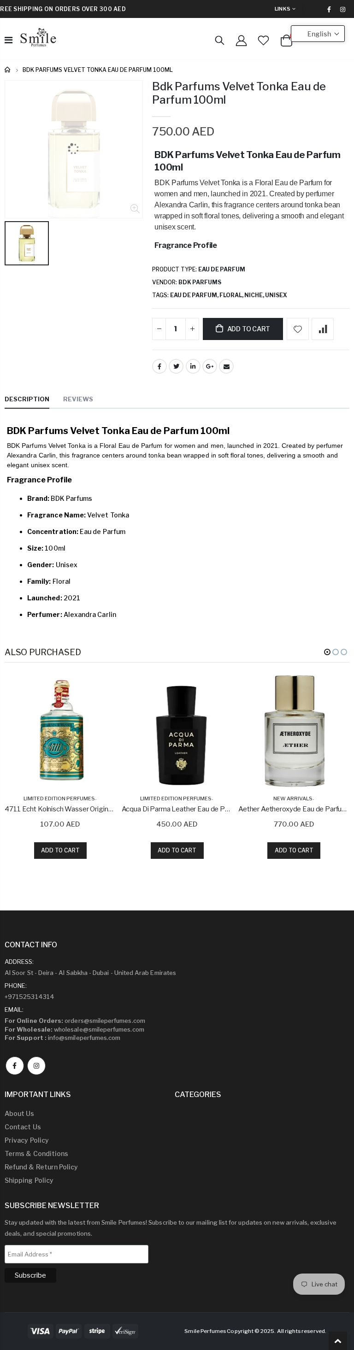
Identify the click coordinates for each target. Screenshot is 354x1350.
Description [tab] (27, 399)
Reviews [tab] (78, 399)
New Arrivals (293, 798)
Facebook (159, 366)
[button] (327, 651)
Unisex (276, 295)
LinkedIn (193, 366)
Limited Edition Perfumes (59, 798)
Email (226, 366)
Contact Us (23, 1127)
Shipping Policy (29, 1180)
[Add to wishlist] (298, 329)
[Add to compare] (323, 329)
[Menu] (8, 40)
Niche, (254, 295)
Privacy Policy (27, 1140)
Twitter (176, 366)
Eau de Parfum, (194, 295)
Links (282, 9)
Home (8, 69)
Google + (209, 366)
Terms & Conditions (36, 1153)
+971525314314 (29, 996)
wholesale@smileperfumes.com (74, 1029)
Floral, (231, 295)
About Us (20, 1113)
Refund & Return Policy (41, 1167)
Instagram (36, 1066)
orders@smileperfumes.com (75, 1020)
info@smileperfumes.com (62, 1037)
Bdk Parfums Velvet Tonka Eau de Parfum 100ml (239, 93)
